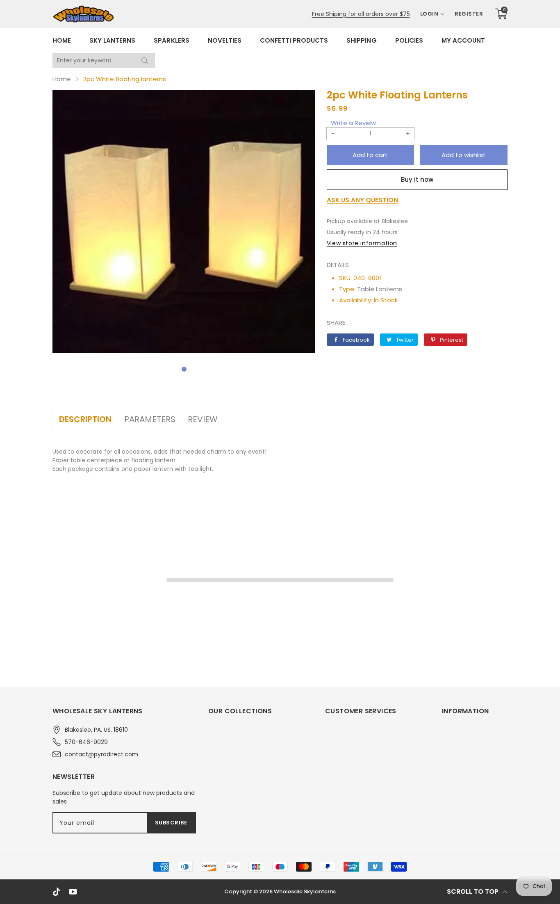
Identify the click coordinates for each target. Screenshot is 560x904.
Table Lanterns (379, 289)
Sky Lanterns (112, 40)
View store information (362, 243)
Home (61, 40)
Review (203, 419)
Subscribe (171, 822)
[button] (184, 369)
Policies (409, 40)
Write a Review (353, 123)
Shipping (361, 40)
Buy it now (417, 179)
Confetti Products (294, 40)
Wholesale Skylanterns (305, 891)
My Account (463, 40)
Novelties (224, 40)
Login (429, 14)
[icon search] (144, 60)
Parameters (149, 419)
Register (469, 14)
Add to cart (370, 155)
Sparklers (171, 40)
